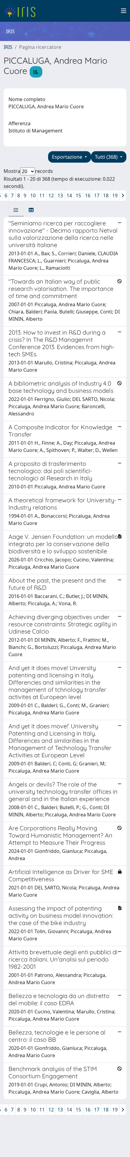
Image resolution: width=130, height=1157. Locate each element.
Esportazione (67, 157)
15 (78, 195)
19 (115, 195)
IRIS (8, 47)
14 (69, 195)
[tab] (16, 210)
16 (87, 195)
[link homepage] (22, 11)
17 (96, 195)
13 (60, 195)
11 (42, 195)
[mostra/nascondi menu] (123, 11)
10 (33, 195)
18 (106, 195)
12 (51, 195)
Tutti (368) (107, 157)
